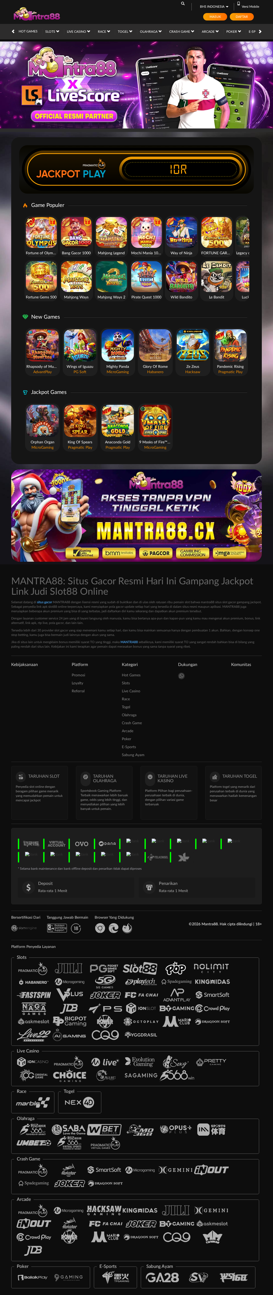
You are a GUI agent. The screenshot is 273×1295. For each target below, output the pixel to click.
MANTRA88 (129, 642)
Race (102, 31)
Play (94, 174)
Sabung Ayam (133, 755)
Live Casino (77, 31)
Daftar (242, 16)
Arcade (208, 31)
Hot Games (28, 31)
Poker (232, 31)
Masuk (215, 16)
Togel (123, 31)
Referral (78, 691)
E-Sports (129, 747)
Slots (50, 31)
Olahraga (149, 31)
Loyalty (77, 683)
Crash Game (180, 31)
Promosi (78, 675)
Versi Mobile (250, 6)
